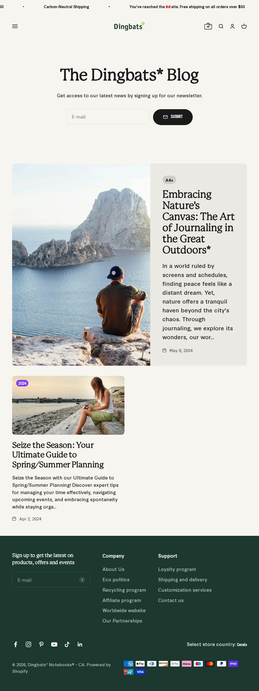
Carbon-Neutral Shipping (66, 6)
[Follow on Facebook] (15, 644)
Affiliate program (121, 599)
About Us (113, 568)
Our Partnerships (122, 620)
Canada (242, 645)
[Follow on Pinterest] (41, 644)
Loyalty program (177, 568)
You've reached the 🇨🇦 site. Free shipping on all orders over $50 (187, 6)
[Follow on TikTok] (67, 644)
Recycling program (124, 589)
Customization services (185, 589)
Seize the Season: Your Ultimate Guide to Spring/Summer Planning (57, 455)
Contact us (171, 599)
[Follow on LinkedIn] (80, 644)
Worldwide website (124, 610)
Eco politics (116, 579)
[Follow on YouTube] (54, 644)
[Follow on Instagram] (28, 644)
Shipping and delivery (182, 579)
